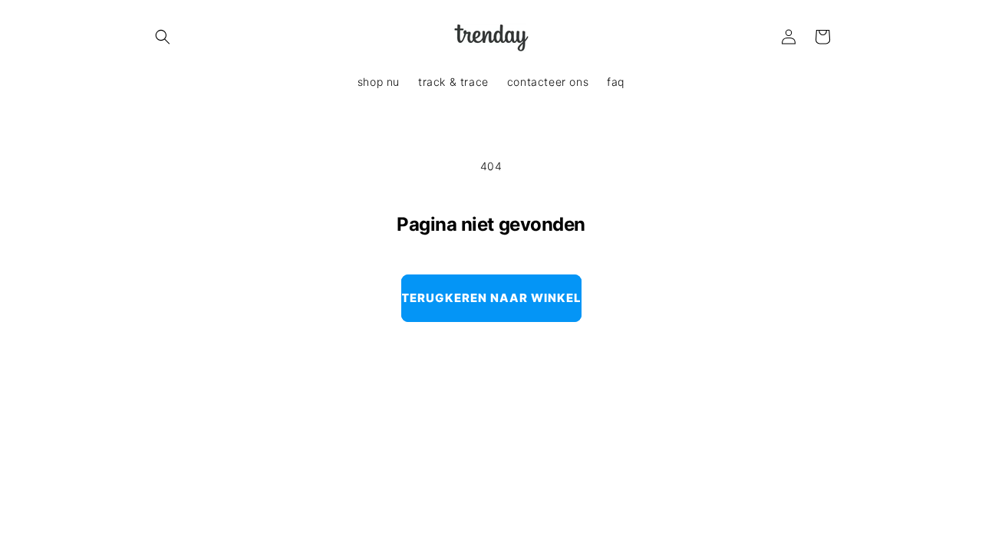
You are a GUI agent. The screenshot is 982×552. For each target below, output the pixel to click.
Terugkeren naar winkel (491, 298)
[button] (163, 37)
